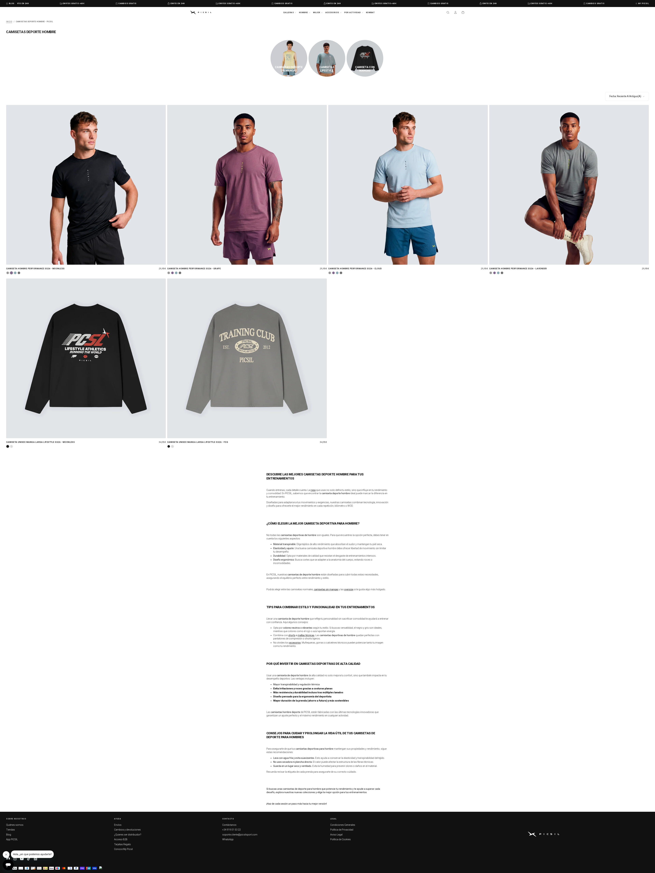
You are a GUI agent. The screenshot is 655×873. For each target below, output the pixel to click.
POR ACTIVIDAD (352, 12)
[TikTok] (29, 859)
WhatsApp (228, 839)
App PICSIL (12, 839)
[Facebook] (8, 859)
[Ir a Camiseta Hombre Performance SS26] (86, 185)
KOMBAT (370, 12)
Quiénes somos (14, 825)
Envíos (117, 825)
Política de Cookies (340, 839)
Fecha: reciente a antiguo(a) (625, 96)
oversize (348, 589)
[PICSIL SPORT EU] (543, 834)
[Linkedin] (35, 859)
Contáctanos (229, 825)
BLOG (11, 3)
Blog (8, 834)
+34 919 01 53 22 (231, 829)
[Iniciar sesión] (455, 13)
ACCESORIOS (332, 12)
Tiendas (10, 829)
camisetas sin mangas (326, 589)
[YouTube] (22, 859)
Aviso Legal (336, 834)
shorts (291, 635)
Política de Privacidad (341, 829)
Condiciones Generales (342, 825)
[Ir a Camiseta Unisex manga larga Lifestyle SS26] (86, 358)
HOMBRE (303, 12)
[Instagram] (15, 859)
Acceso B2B (120, 839)
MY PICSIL (643, 3)
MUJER (316, 12)
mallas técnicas (306, 635)
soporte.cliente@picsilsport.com (239, 834)
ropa (313, 490)
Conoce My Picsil (123, 849)
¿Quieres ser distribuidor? (127, 834)
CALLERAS (288, 12)
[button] (448, 13)
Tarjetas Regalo (122, 844)
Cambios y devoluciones (127, 829)
